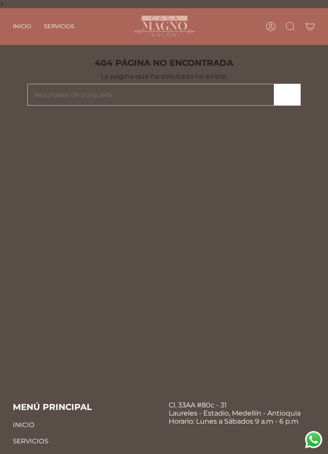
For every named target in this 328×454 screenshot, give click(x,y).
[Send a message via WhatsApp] (314, 440)
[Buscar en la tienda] (287, 95)
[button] (59, 26)
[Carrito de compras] (310, 26)
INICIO (24, 425)
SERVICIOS (30, 441)
